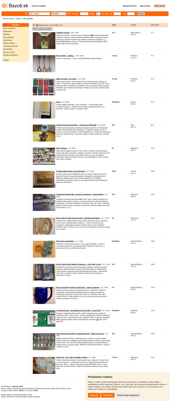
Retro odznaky (61, 148)
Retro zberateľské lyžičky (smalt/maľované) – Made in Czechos (80, 334)
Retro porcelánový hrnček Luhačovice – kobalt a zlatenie (77, 287)
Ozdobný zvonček (63, 33)
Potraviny (6, 34)
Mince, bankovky (9, 28)
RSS (58, 388)
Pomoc (3, 388)
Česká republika (21, 397)
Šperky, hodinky (9, 43)
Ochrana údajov (50, 388)
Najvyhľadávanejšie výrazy (22, 395)
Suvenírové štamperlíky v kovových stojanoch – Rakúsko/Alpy (80, 194)
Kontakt (24, 388)
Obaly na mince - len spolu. (66, 79)
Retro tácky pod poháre (65, 241)
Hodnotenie (16, 388)
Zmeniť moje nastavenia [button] (128, 395)
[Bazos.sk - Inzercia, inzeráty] (15, 7)
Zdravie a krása (8, 52)
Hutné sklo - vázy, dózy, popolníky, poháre (71, 357)
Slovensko (10, 397)
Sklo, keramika (8, 37)
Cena (114, 25)
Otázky (9, 388)
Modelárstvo (7, 31)
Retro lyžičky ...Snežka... (65, 56)
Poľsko (30, 397)
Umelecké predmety (10, 46)
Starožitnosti (7, 40)
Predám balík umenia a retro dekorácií (70, 171)
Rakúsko (37, 397)
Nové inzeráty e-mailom (42, 29)
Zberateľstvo (7, 49)
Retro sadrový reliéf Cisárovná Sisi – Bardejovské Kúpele (78, 218)
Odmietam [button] (107, 395)
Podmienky (39, 388)
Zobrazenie (155, 25)
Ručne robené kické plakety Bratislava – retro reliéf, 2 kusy (78, 264)
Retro (58, 102)
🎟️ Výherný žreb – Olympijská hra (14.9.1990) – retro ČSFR (78, 311)
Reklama (31, 388)
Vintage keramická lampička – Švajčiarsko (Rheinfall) (76, 125)
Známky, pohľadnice (10, 55)
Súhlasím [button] (94, 395)
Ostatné (18, 19)
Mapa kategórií (6, 395)
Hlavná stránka (8, 19)
